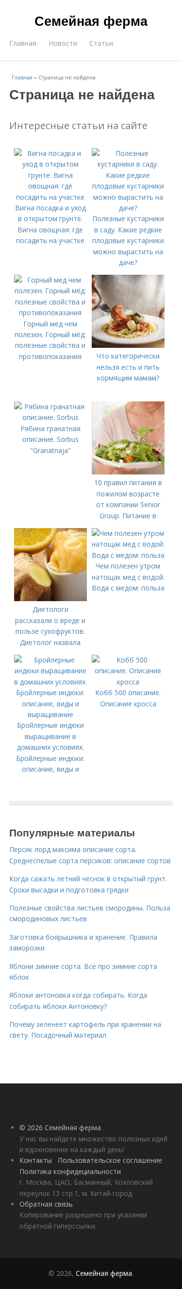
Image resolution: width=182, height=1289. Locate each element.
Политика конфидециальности (70, 1171)
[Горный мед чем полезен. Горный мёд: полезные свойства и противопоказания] (50, 312)
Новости (63, 43)
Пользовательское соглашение (110, 1160)
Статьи (101, 43)
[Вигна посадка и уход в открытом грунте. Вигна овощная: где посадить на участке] (50, 197)
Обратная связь (46, 1204)
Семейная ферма (91, 20)
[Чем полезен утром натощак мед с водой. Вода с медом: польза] (128, 555)
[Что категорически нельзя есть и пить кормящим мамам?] (128, 345)
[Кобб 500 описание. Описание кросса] (128, 681)
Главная (22, 43)
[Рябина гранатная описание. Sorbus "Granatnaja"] (50, 417)
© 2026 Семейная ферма (60, 1127)
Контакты (35, 1160)
